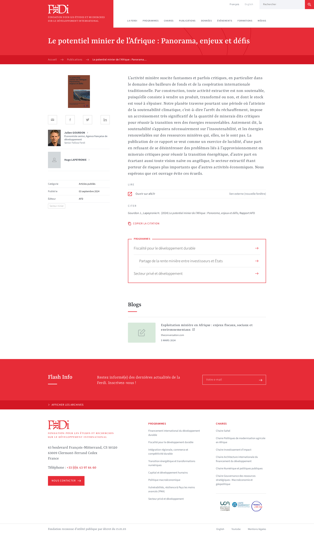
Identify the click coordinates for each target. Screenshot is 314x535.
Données (206, 20)
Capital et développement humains (168, 473)
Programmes (150, 20)
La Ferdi (132, 20)
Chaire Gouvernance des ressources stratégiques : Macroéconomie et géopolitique (235, 480)
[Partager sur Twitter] (87, 119)
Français (234, 4)
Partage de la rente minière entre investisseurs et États (181, 261)
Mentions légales (257, 529)
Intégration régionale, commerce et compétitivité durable (168, 452)
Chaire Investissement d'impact (233, 450)
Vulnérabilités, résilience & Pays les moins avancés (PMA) (171, 490)
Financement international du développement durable (174, 433)
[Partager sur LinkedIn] (105, 119)
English (249, 4)
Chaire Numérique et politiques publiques (239, 468)
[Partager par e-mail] (52, 119)
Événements (224, 20)
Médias (262, 20)
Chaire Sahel (223, 431)
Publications (187, 20)
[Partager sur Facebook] (70, 119)
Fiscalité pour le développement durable (164, 248)
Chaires (169, 20)
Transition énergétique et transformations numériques (171, 463)
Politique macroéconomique (164, 480)
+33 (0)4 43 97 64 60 (81, 468)
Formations (244, 20)
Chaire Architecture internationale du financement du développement (237, 459)
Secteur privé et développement (158, 273)
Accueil (52, 60)
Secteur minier (57, 206)
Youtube (236, 529)
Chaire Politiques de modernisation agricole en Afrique (240, 440)
